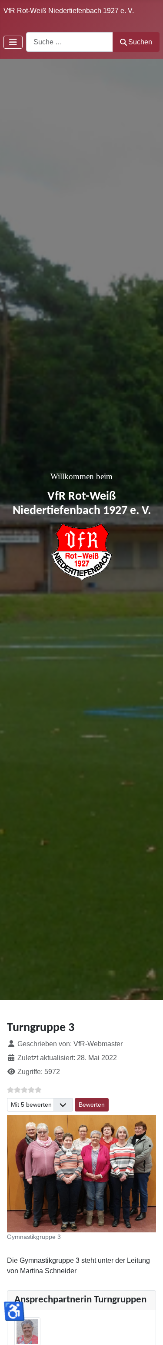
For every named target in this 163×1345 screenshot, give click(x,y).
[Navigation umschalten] (13, 42)
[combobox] (69, 42)
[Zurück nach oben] (148, 1329)
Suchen (140, 42)
